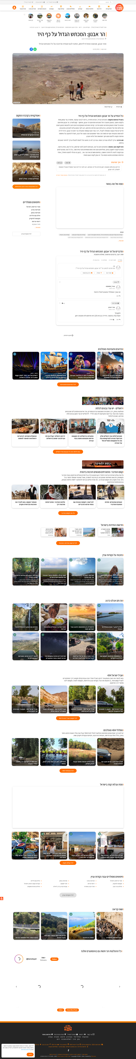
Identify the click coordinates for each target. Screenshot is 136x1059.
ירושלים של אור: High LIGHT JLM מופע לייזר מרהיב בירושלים (26, 375)
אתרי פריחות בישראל (33, 207)
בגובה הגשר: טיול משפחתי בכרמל (27, 938)
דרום (58, 1039)
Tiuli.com (93, 1056)
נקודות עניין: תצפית (64, 235)
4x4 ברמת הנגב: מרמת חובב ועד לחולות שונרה (112, 763)
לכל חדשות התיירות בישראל (68, 543)
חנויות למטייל (71, 1034)
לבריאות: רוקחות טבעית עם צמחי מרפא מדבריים (83, 503)
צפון (78, 1039)
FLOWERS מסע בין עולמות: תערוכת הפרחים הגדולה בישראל (82, 375)
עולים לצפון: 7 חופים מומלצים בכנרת (112, 628)
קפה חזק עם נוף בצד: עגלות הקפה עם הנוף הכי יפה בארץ (83, 856)
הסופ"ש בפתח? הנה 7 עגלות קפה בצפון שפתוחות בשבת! (26, 856)
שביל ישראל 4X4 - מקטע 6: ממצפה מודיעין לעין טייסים (82, 710)
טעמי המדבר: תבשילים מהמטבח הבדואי (55, 628)
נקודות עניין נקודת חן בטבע (78, 235)
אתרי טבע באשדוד (89, 886)
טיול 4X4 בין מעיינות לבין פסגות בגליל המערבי (26, 763)
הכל (120, 260)
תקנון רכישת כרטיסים (75, 1054)
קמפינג (50, 1037)
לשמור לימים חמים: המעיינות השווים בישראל (28, 657)
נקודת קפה (107, 107)
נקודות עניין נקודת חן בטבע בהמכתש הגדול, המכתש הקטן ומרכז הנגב (105, 235)
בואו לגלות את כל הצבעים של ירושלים (68, 452)
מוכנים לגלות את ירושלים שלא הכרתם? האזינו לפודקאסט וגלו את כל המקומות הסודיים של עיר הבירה (111, 439)
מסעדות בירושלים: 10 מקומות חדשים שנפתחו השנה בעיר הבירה (83, 438)
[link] (35, 49)
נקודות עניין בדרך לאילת (60, 886)
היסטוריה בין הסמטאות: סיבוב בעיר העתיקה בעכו (82, 628)
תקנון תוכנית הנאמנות (63, 1054)
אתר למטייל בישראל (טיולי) (63, 1056)
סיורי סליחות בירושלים (113, 938)
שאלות (104, 260)
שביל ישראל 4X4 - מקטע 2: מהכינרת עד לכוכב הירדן (25, 710)
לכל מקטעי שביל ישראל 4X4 (68, 718)
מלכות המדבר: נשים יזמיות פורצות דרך (55, 503)
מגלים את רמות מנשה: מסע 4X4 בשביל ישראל (55, 937)
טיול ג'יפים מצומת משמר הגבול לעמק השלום (83, 763)
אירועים (62, 1037)
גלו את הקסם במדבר (68, 513)
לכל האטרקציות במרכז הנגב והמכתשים (26, 186)
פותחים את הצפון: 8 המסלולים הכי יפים (26, 628)
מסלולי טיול (77, 1037)
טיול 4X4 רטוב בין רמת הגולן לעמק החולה (54, 763)
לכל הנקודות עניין (26, 234)
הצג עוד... (121, 241)
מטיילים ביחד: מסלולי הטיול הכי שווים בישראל (111, 576)
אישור (30, 1054)
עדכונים (96, 260)
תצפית (118, 107)
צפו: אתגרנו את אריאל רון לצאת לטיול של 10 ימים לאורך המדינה (83, 657)
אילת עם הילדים (35, 215)
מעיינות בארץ (35, 210)
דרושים (81, 1034)
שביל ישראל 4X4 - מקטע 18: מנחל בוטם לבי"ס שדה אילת (54, 710)
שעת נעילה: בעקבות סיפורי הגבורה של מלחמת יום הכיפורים (54, 576)
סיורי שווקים (64, 884)
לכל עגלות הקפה (68, 863)
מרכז (74, 1039)
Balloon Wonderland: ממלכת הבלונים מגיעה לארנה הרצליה (55, 375)
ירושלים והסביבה (66, 1039)
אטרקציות (85, 1037)
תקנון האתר (85, 1054)
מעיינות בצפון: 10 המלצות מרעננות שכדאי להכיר (26, 576)
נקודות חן (69, 1037)
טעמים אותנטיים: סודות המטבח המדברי (113, 503)
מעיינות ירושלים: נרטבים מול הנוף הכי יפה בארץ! (82, 576)
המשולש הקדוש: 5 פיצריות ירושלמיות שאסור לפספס (27, 437)
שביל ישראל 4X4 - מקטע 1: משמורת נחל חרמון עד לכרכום (111, 710)
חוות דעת (112, 260)
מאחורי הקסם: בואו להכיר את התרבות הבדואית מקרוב (26, 503)
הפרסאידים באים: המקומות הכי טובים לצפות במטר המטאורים (55, 657)
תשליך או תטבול (88, 938)
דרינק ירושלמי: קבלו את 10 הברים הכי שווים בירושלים (55, 437)
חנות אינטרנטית (59, 1034)
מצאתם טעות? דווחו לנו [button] (61, 175)
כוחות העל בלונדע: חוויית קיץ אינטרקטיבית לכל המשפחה (112, 375)
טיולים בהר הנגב (117, 886)
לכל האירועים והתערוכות (68, 384)
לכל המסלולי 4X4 (68, 771)
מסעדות (56, 1037)
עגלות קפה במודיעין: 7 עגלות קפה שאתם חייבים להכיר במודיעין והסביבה (54, 855)
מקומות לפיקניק (34, 218)
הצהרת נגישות (52, 1054)
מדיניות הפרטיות (26, 1050)
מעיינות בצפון (35, 213)
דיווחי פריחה (36, 221)
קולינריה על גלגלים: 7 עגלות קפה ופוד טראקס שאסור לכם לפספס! (112, 856)
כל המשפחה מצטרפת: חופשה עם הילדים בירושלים (111, 657)
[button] (24, 15)
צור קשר (89, 1034)
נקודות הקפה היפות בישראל (32, 884)
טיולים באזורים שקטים (33, 886)
